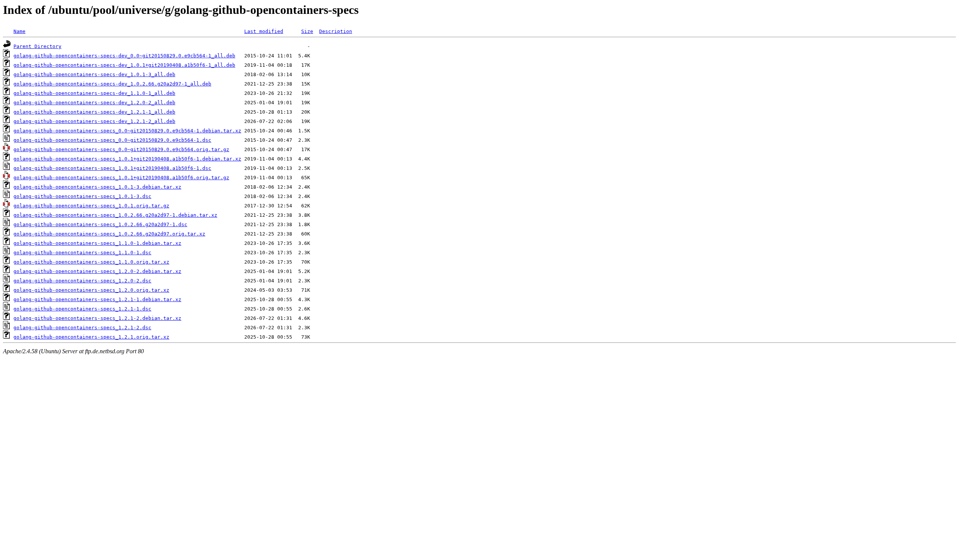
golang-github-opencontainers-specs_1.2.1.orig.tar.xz (91, 337)
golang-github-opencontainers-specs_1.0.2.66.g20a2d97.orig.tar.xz (109, 234)
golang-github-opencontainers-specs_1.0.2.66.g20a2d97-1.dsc (100, 224)
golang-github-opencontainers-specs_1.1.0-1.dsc (82, 252)
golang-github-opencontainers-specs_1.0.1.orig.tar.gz (91, 205)
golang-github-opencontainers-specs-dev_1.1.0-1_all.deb (94, 93)
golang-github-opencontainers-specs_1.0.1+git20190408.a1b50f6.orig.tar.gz (121, 177)
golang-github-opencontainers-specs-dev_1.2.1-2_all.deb (94, 121)
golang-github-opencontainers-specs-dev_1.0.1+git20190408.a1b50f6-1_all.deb (124, 65)
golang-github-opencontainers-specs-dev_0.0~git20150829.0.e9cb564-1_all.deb (124, 55)
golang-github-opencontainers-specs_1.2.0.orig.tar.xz (91, 290)
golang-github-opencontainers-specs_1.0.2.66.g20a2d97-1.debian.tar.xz (115, 215)
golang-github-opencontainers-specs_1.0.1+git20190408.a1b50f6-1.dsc (112, 168)
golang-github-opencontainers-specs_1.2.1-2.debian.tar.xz (97, 318)
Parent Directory (37, 46)
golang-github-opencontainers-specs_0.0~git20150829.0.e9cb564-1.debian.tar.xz (127, 131)
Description (335, 31)
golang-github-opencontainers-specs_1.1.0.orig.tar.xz (91, 262)
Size (307, 31)
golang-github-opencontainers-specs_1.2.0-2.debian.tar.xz (97, 271)
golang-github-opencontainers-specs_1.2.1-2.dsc (82, 327)
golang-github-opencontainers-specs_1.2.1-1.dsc (82, 309)
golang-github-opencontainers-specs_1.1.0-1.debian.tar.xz (97, 243)
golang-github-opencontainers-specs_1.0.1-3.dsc (82, 196)
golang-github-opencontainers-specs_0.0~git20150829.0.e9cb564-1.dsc (112, 140)
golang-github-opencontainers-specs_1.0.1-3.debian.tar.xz (97, 187)
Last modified (263, 31)
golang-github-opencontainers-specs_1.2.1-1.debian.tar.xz (97, 299)
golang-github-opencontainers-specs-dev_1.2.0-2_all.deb (94, 102)
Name (19, 31)
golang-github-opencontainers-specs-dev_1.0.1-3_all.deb (94, 74)
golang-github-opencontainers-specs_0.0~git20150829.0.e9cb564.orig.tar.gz (121, 149)
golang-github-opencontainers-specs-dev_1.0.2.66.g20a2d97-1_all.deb (112, 84)
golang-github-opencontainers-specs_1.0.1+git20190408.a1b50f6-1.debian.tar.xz (127, 159)
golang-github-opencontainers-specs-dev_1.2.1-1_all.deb (94, 112)
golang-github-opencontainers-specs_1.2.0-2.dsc (82, 281)
